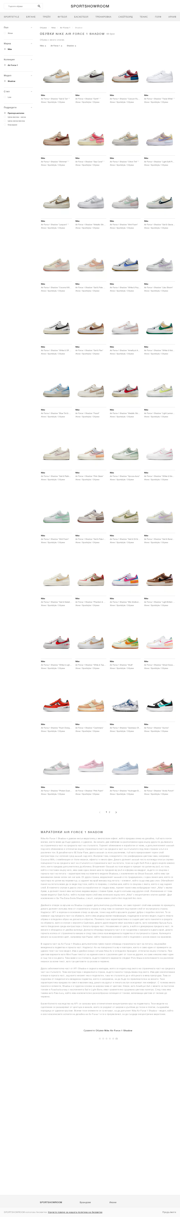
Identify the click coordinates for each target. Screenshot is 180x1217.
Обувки (43, 28)
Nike (10, 49)
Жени (10, 33)
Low (9, 97)
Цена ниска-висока (16, 121)
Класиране (12, 125)
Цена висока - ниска (17, 117)
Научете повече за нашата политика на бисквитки (75, 1212)
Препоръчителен (16, 113)
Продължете (169, 1212)
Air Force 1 (13, 65)
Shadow (11, 81)
